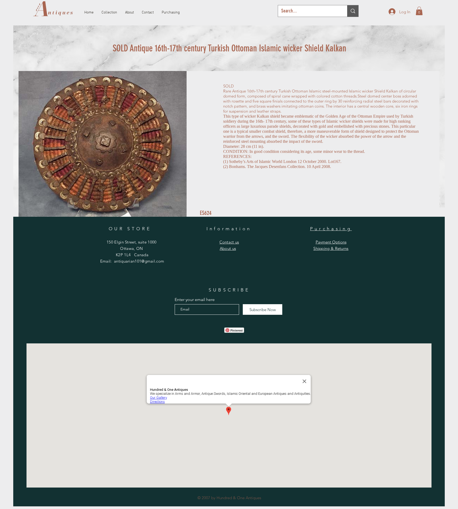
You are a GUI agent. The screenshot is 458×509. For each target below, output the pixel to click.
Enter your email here (195, 300)
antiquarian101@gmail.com (139, 261)
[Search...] (352, 11)
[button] (419, 11)
